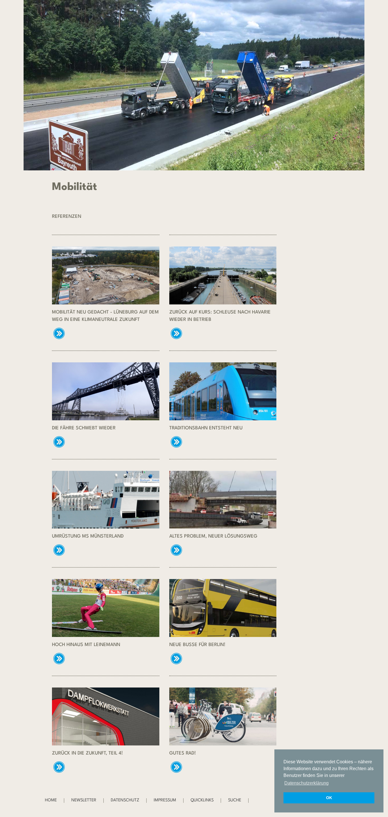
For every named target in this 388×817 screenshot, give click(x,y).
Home (51, 800)
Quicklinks (202, 800)
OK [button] (329, 797)
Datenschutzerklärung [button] (306, 783)
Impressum (165, 800)
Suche (234, 800)
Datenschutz (125, 800)
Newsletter (83, 800)
